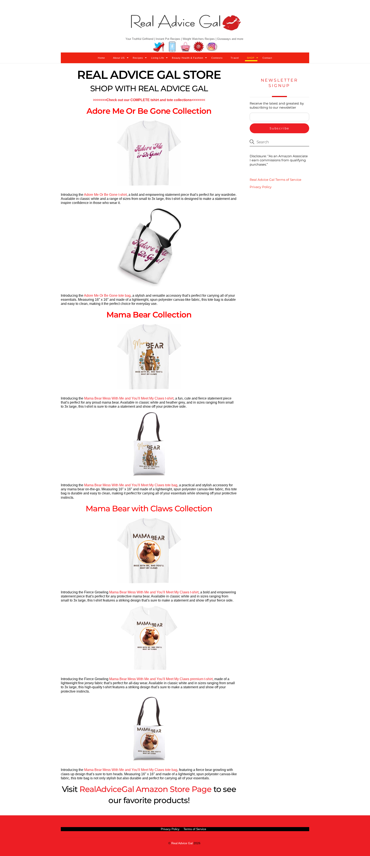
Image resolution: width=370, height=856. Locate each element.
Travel (235, 58)
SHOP (250, 58)
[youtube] (185, 47)
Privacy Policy (261, 187)
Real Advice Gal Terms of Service (275, 180)
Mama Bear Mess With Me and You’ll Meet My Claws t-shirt (128, 398)
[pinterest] (198, 47)
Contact (267, 58)
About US (119, 58)
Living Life (157, 58)
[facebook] (172, 47)
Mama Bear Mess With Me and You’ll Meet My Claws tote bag (130, 485)
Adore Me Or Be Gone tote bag (107, 295)
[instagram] (212, 47)
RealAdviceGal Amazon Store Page (145, 789)
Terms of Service (195, 829)
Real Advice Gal (182, 843)
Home (101, 58)
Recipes (138, 58)
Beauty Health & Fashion (187, 58)
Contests (217, 58)
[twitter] (159, 47)
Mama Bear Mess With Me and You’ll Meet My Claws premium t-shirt (161, 679)
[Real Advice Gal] (185, 26)
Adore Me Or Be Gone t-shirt (105, 194)
